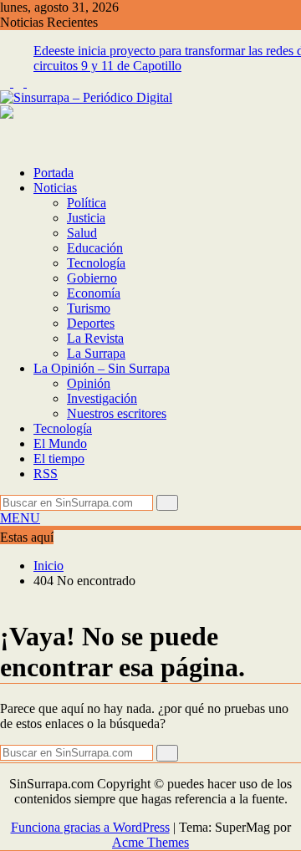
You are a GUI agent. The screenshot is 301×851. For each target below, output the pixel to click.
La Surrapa (96, 353)
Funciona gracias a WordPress (90, 827)
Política (86, 203)
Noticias (55, 188)
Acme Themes (150, 842)
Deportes (91, 323)
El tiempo (58, 458)
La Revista (95, 338)
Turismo (88, 308)
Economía (93, 293)
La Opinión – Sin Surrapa (101, 368)
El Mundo (60, 443)
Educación (95, 248)
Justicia (86, 218)
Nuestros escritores (116, 413)
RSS (45, 473)
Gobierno (92, 278)
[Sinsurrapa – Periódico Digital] (5, 144)
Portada (53, 173)
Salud (82, 233)
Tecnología (96, 263)
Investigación (102, 398)
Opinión (88, 383)
